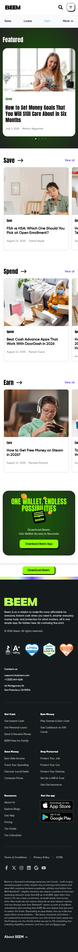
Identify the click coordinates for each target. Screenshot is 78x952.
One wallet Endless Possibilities (39, 505)
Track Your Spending (16, 765)
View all (69, 160)
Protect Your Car (50, 765)
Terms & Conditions (15, 857)
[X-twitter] (14, 868)
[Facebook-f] (6, 868)
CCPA (59, 857)
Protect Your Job (50, 758)
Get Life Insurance (51, 785)
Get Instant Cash (14, 721)
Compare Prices (13, 778)
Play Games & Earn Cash (54, 721)
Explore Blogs (12, 809)
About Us (9, 802)
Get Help (9, 815)
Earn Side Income (14, 758)
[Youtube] (44, 868)
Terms (56, 925)
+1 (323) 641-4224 (13, 679)
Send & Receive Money (17, 734)
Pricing (8, 822)
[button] (60, 7)
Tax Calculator (13, 835)
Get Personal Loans (15, 727)
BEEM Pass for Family (16, 741)
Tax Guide (10, 829)
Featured (13, 39)
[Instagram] (21, 868)
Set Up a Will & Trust (52, 778)
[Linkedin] (29, 868)
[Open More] (72, 21)
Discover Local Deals (16, 771)
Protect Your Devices (52, 771)
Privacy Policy (42, 857)
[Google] (36, 868)
